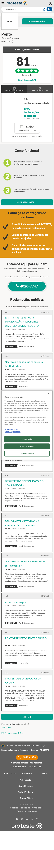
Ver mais (27, 717)
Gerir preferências (27, 453)
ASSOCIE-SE (10, 773)
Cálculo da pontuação (26, 80)
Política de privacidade (12, 432)
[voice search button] (43, 9)
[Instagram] (37, 819)
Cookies (14, 807)
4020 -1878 (29, 757)
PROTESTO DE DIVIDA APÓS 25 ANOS (23, 680)
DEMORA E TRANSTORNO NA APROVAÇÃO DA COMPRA (22, 523)
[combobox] (27, 9)
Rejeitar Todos (27, 439)
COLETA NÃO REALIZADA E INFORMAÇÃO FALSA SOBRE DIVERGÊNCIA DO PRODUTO (22, 321)
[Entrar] (51, 3)
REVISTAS (27, 773)
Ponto (7, 329)
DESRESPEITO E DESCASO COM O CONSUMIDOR (24, 483)
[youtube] (22, 819)
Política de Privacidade (31, 807)
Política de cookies (11, 429)
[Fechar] (49, 393)
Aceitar (27, 848)
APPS (44, 773)
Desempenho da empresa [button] (14, 90)
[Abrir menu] (4, 3)
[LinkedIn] (27, 819)
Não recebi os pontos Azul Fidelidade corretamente (25, 563)
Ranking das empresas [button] (40, 90)
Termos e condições (13, 733)
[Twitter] (32, 819)
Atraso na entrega (15, 602)
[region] (27, 425)
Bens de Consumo (18, 329)
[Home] (3, 745)
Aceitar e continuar (27, 446)
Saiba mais (6, 727)
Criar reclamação (36, 21)
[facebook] (17, 819)
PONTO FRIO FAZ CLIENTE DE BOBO (26, 638)
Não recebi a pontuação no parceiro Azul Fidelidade (24, 363)
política (27, 844)
